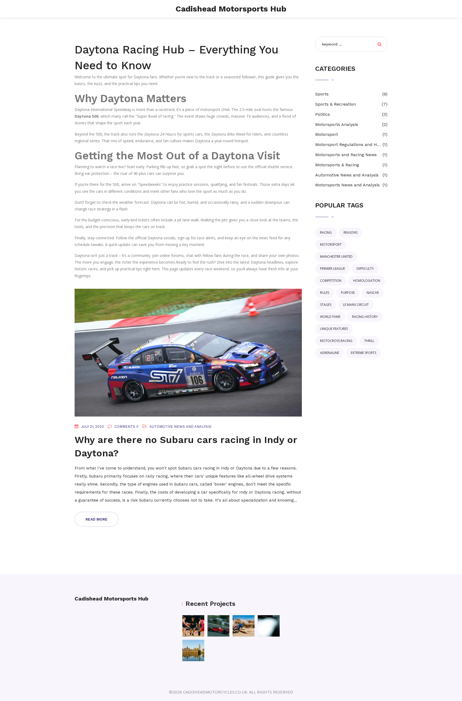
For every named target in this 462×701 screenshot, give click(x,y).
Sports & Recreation (335, 104)
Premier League (332, 268)
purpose (348, 292)
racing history (365, 316)
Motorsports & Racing (337, 164)
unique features (334, 328)
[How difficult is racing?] (269, 626)
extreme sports (363, 353)
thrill (369, 340)
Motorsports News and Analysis (347, 184)
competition (330, 280)
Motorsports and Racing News (346, 154)
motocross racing (336, 340)
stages (325, 304)
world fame (330, 316)
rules (324, 292)
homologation (366, 280)
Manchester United (336, 256)
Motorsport (326, 134)
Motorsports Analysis (336, 124)
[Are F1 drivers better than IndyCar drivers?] (218, 626)
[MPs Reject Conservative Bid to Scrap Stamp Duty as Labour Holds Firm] (193, 650)
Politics (322, 114)
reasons (350, 232)
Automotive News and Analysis (180, 427)
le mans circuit (356, 304)
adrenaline (329, 353)
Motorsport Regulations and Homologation (349, 144)
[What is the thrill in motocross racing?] (244, 626)
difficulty (365, 268)
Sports (322, 94)
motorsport (331, 244)
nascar (373, 292)
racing (326, 232)
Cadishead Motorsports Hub (231, 8)
